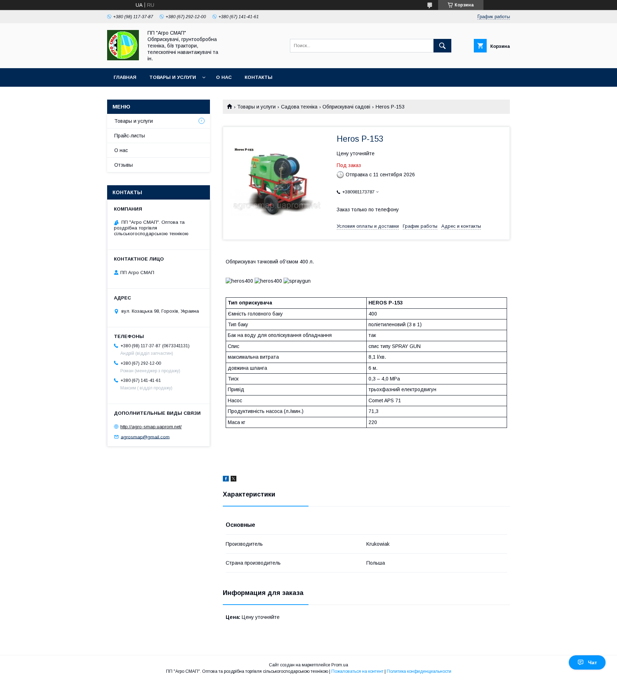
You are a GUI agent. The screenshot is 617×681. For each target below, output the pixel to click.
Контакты (258, 77)
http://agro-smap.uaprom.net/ (151, 426)
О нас (224, 77)
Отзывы (123, 165)
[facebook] (226, 480)
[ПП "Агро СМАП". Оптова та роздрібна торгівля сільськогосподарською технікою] (123, 58)
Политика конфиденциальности (419, 671)
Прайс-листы (129, 135)
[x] (233, 480)
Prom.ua (339, 664)
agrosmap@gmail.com (145, 436)
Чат (592, 662)
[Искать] (442, 45)
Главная (125, 77)
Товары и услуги (172, 77)
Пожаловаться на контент (357, 671)
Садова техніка (299, 107)
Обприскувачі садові (346, 107)
